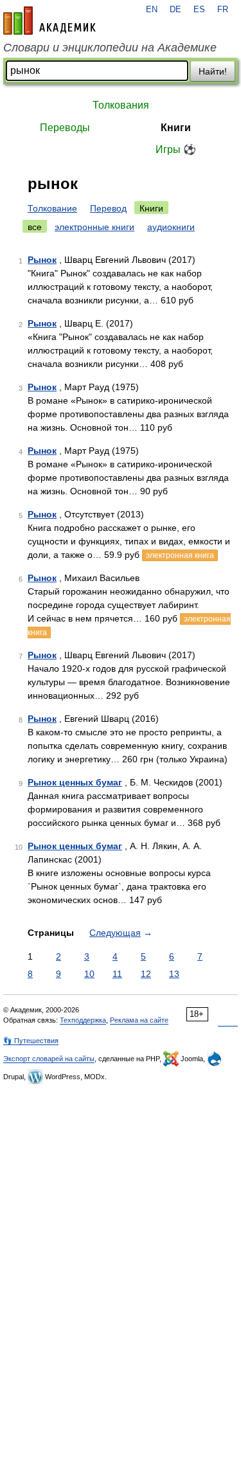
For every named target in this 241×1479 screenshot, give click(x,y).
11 (117, 974)
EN (151, 9)
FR (222, 9)
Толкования (121, 105)
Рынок (42, 260)
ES (199, 9)
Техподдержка (83, 1020)
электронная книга (180, 555)
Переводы (65, 127)
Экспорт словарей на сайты (48, 1058)
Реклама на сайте (139, 1020)
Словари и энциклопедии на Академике (110, 47)
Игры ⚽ (176, 149)
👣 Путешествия (30, 1040)
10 (89, 974)
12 (146, 974)
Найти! (213, 71)
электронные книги (94, 227)
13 (174, 974)
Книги (176, 127)
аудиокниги (171, 227)
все (35, 227)
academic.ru (49, 20)
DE (175, 9)
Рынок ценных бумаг (75, 782)
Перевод (108, 208)
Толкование (52, 208)
